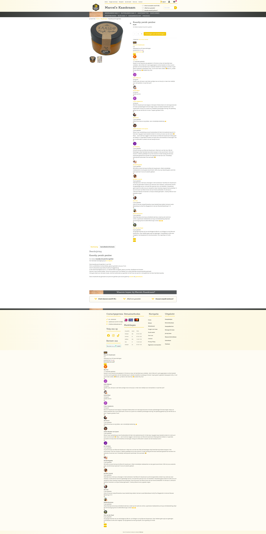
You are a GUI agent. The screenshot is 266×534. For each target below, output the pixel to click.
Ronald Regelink (137, 164)
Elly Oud (135, 59)
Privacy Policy (151, 341)
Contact (150, 338)
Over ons (150, 335)
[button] (130, 23)
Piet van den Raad (138, 228)
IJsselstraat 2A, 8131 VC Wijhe (116, 321)
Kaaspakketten (169, 326)
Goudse (131, 276)
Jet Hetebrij (136, 146)
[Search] (175, 7)
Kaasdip (146, 39)
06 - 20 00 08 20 (112, 319)
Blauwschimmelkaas (170, 337)
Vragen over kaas (152, 329)
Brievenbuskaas (169, 323)
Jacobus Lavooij (137, 179)
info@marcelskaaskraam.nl (115, 324)
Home (98, 19)
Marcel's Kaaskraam (138, 45)
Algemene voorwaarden (154, 345)
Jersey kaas (168, 333)
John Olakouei (137, 77)
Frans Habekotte (138, 101)
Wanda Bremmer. (138, 213)
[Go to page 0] (134, 241)
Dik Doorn (136, 117)
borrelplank (109, 260)
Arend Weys (136, 90)
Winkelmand (151, 326)
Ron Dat (135, 201)
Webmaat (141, 532)
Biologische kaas (169, 330)
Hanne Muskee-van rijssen (140, 128)
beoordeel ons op (138, 52)
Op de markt (151, 332)
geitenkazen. (139, 276)
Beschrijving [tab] (94, 247)
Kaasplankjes (168, 319)
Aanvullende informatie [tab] (107, 247)
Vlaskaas (167, 344)
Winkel (150, 323)
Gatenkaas (168, 340)
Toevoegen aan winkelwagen (155, 34)
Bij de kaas (104, 19)
